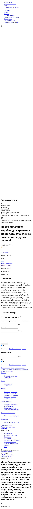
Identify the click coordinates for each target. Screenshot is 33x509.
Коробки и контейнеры (11, 409)
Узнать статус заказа (12, 7)
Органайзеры (8, 406)
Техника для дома (9, 20)
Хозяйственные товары (11, 17)
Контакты (7, 437)
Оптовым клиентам (10, 435)
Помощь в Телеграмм (11, 443)
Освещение (8, 19)
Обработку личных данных (17, 349)
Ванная (6, 14)
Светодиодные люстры (11, 422)
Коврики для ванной (10, 392)
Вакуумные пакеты (10, 405)
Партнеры (7, 438)
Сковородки (8, 384)
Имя (19, 324)
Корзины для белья (10, 397)
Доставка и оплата (10, 4)
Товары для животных (11, 22)
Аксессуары (8, 385)
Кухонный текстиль (10, 376)
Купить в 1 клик (6, 265)
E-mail (20, 331)
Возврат (6, 445)
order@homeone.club (7, 455)
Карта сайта (9, 371)
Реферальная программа (11, 440)
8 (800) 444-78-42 (6, 456)
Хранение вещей (9, 15)
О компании (8, 2)
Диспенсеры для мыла (11, 395)
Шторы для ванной (10, 393)
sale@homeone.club (6, 451)
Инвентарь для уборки (11, 416)
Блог (5, 5)
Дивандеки (7, 377)
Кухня (6, 12)
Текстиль (7, 10)
